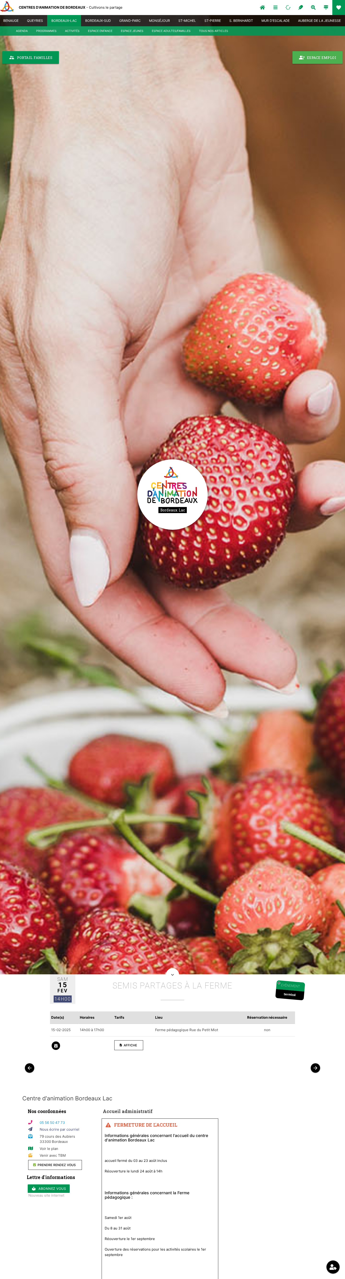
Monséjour (159, 21)
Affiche (128, 1045)
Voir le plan (49, 1148)
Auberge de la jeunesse (319, 21)
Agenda (22, 31)
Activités (72, 31)
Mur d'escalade (275, 21)
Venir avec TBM (53, 1155)
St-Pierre (212, 21)
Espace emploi (317, 57)
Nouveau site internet (46, 1195)
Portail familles (30, 57)
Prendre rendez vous (56, 1165)
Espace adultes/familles (171, 31)
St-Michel (187, 21)
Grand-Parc (130, 21)
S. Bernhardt (241, 21)
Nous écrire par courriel (59, 1129)
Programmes (46, 31)
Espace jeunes (132, 31)
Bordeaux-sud (98, 21)
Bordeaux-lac (64, 21)
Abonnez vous (48, 1188)
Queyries (35, 21)
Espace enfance (100, 31)
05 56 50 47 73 (52, 1122)
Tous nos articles (213, 31)
